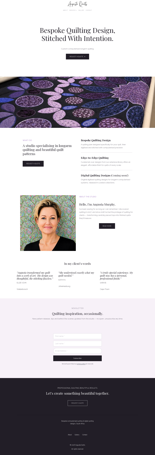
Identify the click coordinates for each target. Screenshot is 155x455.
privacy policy (81, 364)
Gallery (81, 10)
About (65, 10)
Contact (89, 10)
